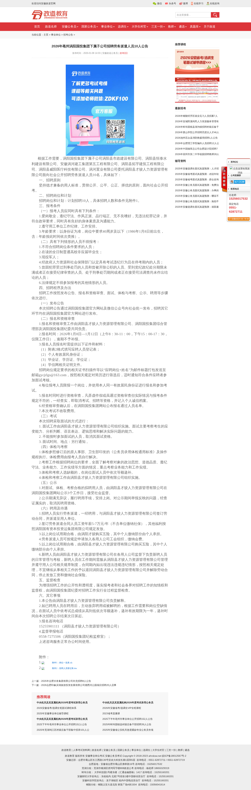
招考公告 (68, 34)
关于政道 (209, 26)
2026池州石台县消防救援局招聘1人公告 (196, 137)
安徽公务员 (69, 26)
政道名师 (51, 26)
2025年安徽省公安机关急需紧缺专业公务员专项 (127, 729)
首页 (37, 26)
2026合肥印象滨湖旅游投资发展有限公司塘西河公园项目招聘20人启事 (78, 685)
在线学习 (198, 3)
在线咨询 (214, 3)
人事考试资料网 (81, 750)
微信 (159, 3)
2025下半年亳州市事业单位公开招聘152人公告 (127, 719)
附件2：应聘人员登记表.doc (64, 668)
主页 (46, 34)
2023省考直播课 (111, 713)
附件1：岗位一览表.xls (62, 662)
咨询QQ (124, 53)
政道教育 (66, 750)
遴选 (182, 26)
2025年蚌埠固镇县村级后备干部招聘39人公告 (126, 724)
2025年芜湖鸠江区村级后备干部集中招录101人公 (63, 729)
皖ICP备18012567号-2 (174, 755)
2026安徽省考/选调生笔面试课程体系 (56, 708)
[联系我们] (224, 179)
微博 (185, 3)
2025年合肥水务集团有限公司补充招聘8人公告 (66, 681)
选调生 (122, 26)
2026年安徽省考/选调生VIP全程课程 (121, 708)
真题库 (194, 26)
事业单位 (107, 26)
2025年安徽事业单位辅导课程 (52, 713)
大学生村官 (139, 26)
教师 (171, 26)
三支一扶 (157, 26)
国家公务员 (88, 26)
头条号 (172, 3)
